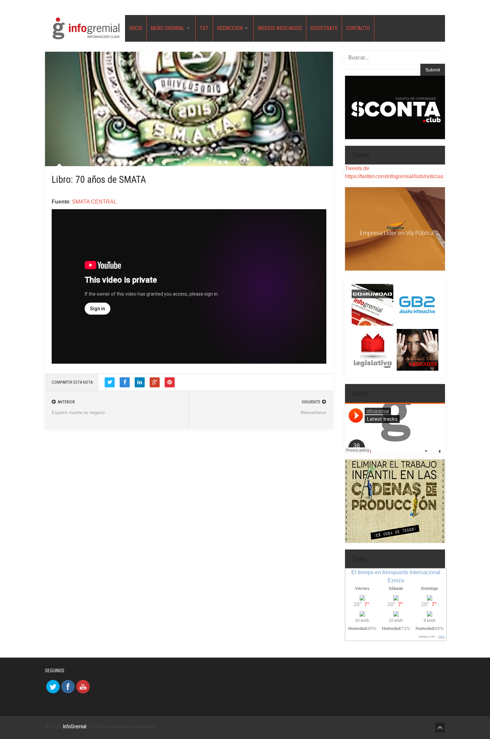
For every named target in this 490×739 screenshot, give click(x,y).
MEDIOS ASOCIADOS (280, 28)
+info (441, 636)
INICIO (135, 28)
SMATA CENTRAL (94, 202)
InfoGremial (74, 726)
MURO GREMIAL (168, 28)
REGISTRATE (324, 28)
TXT (204, 28)
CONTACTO (358, 28)
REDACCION (230, 28)
